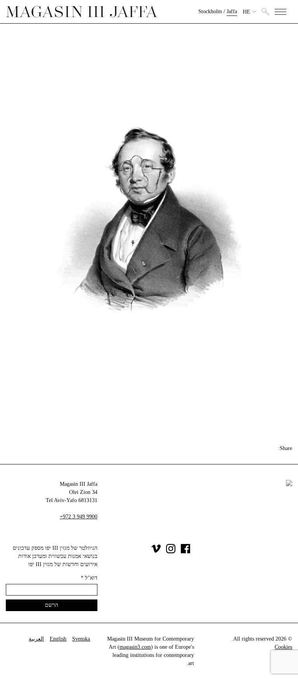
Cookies (283, 647)
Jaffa (232, 11)
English (58, 639)
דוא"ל (89, 578)
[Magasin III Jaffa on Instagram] (170, 551)
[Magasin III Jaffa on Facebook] (185, 551)
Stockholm (210, 11)
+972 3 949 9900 (78, 517)
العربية (36, 639)
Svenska (81, 639)
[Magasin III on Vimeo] (156, 551)
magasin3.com (135, 647)
